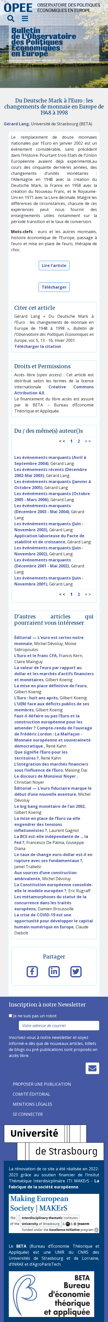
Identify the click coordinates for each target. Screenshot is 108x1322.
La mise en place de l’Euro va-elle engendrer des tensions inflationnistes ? (47, 824)
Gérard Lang (16, 124)
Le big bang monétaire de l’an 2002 (49, 806)
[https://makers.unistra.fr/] (54, 1213)
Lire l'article (54, 265)
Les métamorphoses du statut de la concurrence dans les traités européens (50, 903)
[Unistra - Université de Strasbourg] (54, 1142)
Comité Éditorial (31, 1094)
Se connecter (28, 1114)
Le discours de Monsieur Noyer (45, 776)
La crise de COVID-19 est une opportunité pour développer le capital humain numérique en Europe (53, 921)
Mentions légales (32, 1104)
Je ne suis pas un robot (34, 1016)
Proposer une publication (42, 1084)
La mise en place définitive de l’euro (50, 686)
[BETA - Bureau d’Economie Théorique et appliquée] (51, 1294)
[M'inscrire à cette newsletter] (92, 1068)
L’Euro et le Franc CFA (35, 655)
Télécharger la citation (37, 346)
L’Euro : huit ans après (36, 698)
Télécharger (54, 287)
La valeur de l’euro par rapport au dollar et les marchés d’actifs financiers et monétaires (54, 673)
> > (88, 441)
